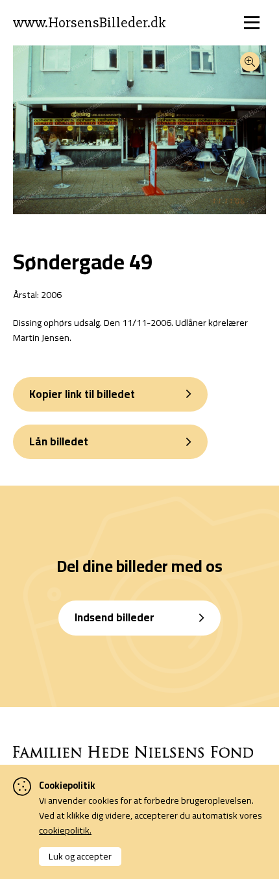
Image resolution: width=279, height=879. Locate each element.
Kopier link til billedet (82, 394)
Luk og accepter (80, 856)
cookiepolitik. (65, 830)
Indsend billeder (114, 617)
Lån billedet (58, 441)
